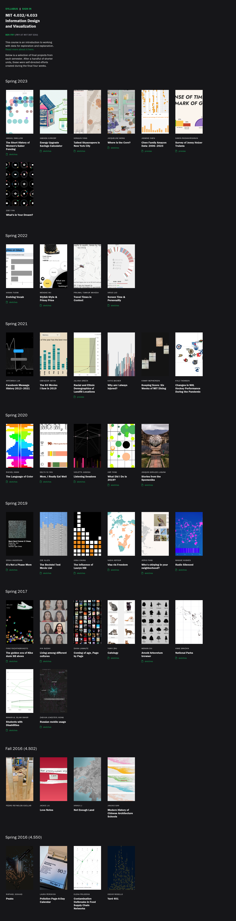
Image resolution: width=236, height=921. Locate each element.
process (148, 151)
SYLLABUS (11, 8)
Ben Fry (9, 34)
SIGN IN (26, 8)
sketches (13, 154)
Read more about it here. (19, 49)
